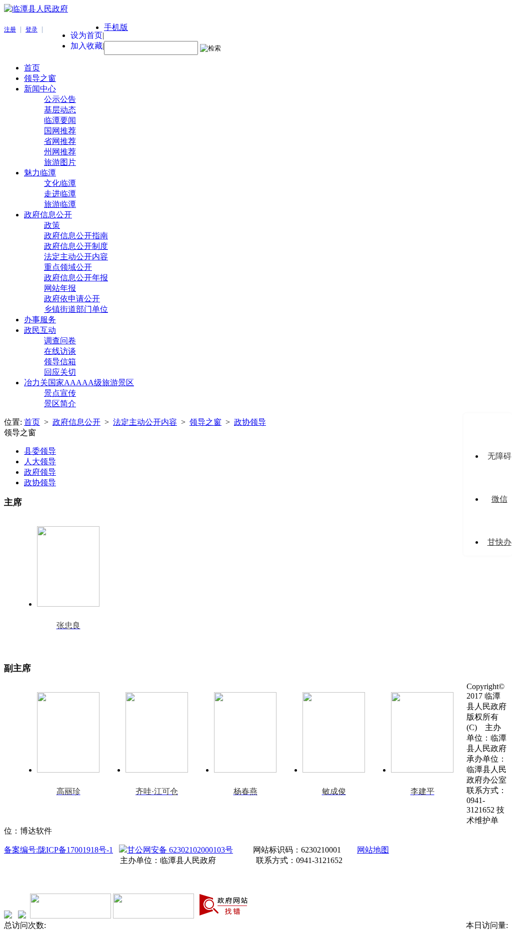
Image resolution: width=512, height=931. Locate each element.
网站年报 (60, 288)
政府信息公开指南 (76, 235)
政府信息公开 (48, 214)
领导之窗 (40, 78)
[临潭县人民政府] (36, 8)
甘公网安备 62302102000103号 (180, 850)
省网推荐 (60, 141)
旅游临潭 (60, 204)
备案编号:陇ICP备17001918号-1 (58, 850)
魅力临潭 (40, 172)
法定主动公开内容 (76, 256)
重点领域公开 (68, 267)
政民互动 (40, 330)
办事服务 (40, 319)
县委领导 (40, 451)
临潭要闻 (60, 120)
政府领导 (40, 472)
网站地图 (373, 850)
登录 (32, 29)
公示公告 (60, 99)
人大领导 (40, 461)
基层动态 (60, 109)
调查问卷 (60, 340)
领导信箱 (60, 361)
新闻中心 (40, 88)
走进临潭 (60, 193)
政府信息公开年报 (76, 277)
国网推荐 (60, 130)
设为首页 (86, 35)
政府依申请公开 (72, 298)
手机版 (116, 27)
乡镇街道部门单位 (76, 309)
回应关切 (60, 372)
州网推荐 (60, 151)
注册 (10, 29)
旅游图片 (60, 162)
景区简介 (60, 403)
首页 (32, 67)
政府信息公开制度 (76, 246)
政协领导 (250, 422)
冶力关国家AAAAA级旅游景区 (79, 382)
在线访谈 (60, 351)
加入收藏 (86, 45)
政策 (52, 225)
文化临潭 (60, 183)
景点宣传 (60, 393)
